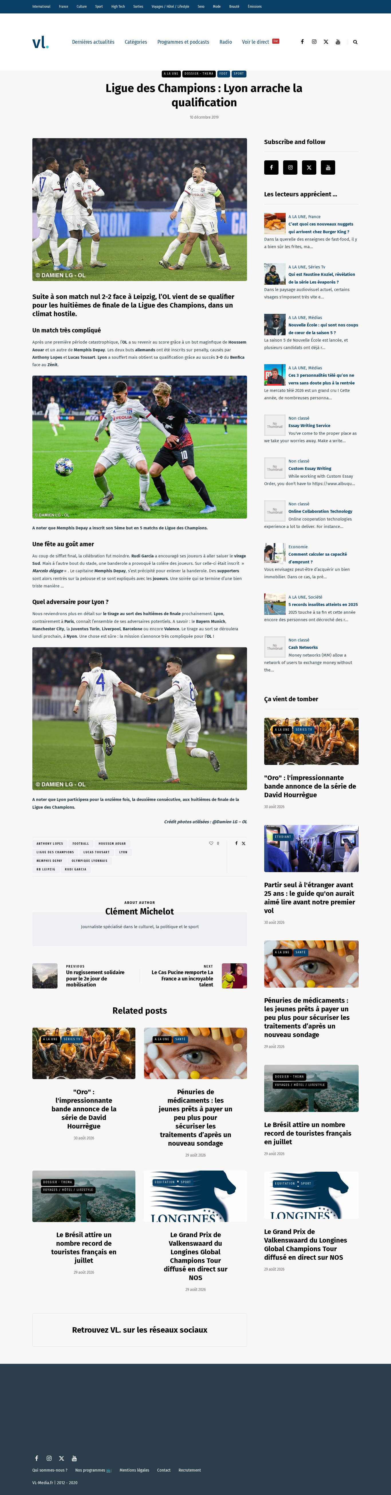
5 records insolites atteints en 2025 (323, 604)
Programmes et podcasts (183, 42)
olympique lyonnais (90, 861)
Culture (82, 7)
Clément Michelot (139, 911)
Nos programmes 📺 (93, 1470)
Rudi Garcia (75, 869)
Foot (224, 73)
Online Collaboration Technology (320, 511)
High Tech (118, 7)
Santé (180, 1039)
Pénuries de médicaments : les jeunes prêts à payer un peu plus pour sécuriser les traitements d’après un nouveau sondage (195, 1117)
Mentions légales (134, 1470)
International (41, 7)
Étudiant (283, 837)
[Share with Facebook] (236, 843)
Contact (164, 1470)
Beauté (234, 7)
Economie (298, 546)
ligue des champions (55, 852)
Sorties (138, 7)
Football (81, 844)
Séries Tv (72, 1039)
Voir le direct (260, 42)
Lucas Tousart (97, 852)
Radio (226, 42)
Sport (99, 7)
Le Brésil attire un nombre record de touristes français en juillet (307, 1133)
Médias (315, 317)
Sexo (201, 7)
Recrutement (190, 1470)
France (63, 7)
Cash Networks (303, 647)
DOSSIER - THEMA (199, 73)
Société (315, 597)
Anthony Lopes (50, 844)
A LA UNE (171, 73)
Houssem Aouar (112, 844)
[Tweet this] (243, 843)
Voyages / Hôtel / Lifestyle (170, 7)
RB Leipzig (46, 869)
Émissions (255, 7)
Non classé (299, 418)
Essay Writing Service (309, 425)
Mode (217, 7)
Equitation (165, 1182)
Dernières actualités (93, 42)
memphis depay (49, 861)
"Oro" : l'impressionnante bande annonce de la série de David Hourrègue (84, 1109)
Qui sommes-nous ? (49, 1470)
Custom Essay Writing (310, 468)
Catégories (136, 42)
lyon (123, 852)
